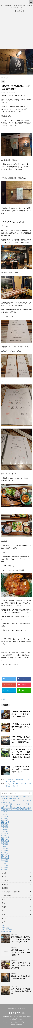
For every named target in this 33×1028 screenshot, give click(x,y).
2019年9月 (4, 860)
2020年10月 (5, 841)
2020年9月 (4, 843)
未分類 (4, 907)
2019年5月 (4, 867)
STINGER (19, 1024)
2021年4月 (4, 829)
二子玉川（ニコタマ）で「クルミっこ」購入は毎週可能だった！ (20, 952)
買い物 (4, 918)
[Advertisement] (16, 31)
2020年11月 (5, 839)
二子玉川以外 (6, 895)
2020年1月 (4, 854)
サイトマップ (23, 1008)
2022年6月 (4, 818)
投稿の (5, 927)
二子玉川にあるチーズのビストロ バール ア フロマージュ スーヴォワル (21, 714)
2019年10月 (5, 858)
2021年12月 (5, 822)
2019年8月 (4, 861)
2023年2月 (4, 814)
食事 (4, 699)
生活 (3, 914)
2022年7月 (4, 816)
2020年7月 (4, 846)
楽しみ (4, 910)
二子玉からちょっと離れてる (11, 892)
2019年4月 (4, 869)
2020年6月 (4, 848)
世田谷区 (5, 888)
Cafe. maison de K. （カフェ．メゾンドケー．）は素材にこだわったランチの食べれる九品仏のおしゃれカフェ (21, 755)
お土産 (4, 873)
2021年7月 (4, 826)
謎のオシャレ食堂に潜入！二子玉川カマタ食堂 (16, 808)
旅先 (3, 903)
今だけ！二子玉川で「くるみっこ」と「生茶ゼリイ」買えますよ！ (20, 965)
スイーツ (5, 880)
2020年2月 (4, 852)
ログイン (4, 926)
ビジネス (5, 884)
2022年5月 (4, 820)
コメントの (6, 929)
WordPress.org (6, 931)
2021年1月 (4, 835)
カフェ (4, 876)
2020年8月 (4, 844)
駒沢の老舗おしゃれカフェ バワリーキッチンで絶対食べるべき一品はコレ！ (21, 939)
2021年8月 (4, 824)
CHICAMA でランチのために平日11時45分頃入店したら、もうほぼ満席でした (21, 739)
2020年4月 (4, 850)
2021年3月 (4, 831)
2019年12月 (5, 856)
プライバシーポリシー (12, 1008)
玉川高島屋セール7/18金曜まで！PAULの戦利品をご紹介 (21, 991)
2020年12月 (5, 837)
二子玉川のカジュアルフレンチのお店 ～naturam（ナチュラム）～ (20, 769)
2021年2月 (4, 833)
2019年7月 (4, 863)
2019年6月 (4, 865)
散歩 (3, 899)
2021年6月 (4, 827)
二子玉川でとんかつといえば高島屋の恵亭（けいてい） (20, 726)
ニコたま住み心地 (16, 10)
